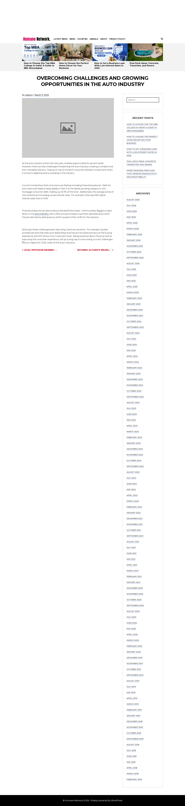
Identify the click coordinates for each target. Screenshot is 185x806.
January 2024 (134, 373)
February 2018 (134, 779)
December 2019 (134, 658)
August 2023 (133, 402)
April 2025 (132, 286)
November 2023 (135, 385)
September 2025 (135, 257)
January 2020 (134, 652)
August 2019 (133, 681)
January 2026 (134, 240)
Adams (29, 95)
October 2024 (134, 321)
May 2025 (131, 281)
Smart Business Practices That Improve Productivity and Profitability (142, 173)
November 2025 (135, 246)
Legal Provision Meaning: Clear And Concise (41, 250)
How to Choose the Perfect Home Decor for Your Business (74, 65)
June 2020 (132, 623)
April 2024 (132, 356)
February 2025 (134, 298)
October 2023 (134, 391)
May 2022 (131, 489)
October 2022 (134, 460)
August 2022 (133, 472)
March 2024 (133, 362)
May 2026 (131, 217)
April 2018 (132, 768)
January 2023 (134, 443)
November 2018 (135, 727)
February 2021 (134, 576)
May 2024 (131, 350)
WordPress (116, 800)
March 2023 (133, 431)
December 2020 (135, 588)
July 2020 (131, 617)
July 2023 (131, 408)
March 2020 (133, 640)
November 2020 (135, 594)
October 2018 (134, 733)
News (72, 39)
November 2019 (135, 663)
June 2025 (132, 275)
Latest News (61, 39)
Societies (82, 39)
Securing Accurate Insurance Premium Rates (95, 250)
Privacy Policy (117, 39)
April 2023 (132, 426)
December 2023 (135, 379)
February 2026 (134, 234)
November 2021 (135, 524)
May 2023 (131, 420)
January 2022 (134, 513)
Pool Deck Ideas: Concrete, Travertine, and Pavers (144, 64)
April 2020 (132, 634)
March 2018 (133, 773)
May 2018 (131, 762)
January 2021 (133, 582)
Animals (94, 39)
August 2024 (133, 333)
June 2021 (131, 553)
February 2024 (134, 368)
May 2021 (131, 559)
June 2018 (131, 756)
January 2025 (133, 304)
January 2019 (133, 715)
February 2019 (134, 710)
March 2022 (133, 501)
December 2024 (135, 310)
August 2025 (133, 263)
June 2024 (132, 344)
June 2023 (132, 414)
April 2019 (132, 698)
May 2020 (131, 629)
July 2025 (131, 269)
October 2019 (134, 669)
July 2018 (131, 750)
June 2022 (132, 484)
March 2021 (133, 571)
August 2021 (133, 542)
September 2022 (135, 466)
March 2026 (133, 228)
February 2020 (134, 646)
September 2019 (135, 675)
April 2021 (132, 565)
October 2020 (134, 600)
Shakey (94, 800)
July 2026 (131, 205)
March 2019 (133, 704)
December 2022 (135, 449)
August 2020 (133, 611)
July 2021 (131, 547)
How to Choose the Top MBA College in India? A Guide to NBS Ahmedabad (39, 65)
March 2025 (133, 292)
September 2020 (135, 605)
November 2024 (135, 315)
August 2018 (133, 744)
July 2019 (131, 687)
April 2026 (132, 223)
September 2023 (135, 397)
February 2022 (134, 507)
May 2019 (131, 692)
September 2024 (135, 327)
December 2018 (134, 721)
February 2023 (134, 437)
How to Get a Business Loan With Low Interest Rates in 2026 (109, 65)
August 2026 (133, 200)
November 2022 (135, 455)
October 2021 (134, 530)
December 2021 (134, 518)
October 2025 (134, 252)
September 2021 (135, 536)
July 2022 (131, 478)
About (103, 39)
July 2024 (131, 339)
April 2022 (132, 495)
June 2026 (132, 211)
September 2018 (135, 739)
